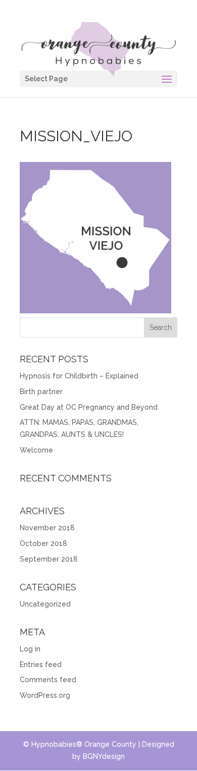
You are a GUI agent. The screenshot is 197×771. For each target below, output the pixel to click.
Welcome (36, 450)
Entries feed (41, 664)
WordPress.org (45, 695)
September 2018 (49, 559)
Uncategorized (45, 604)
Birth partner (41, 392)
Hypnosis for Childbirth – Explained (79, 376)
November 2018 (47, 528)
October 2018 (43, 543)
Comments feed (48, 680)
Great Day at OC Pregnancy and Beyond (89, 407)
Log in (30, 649)
